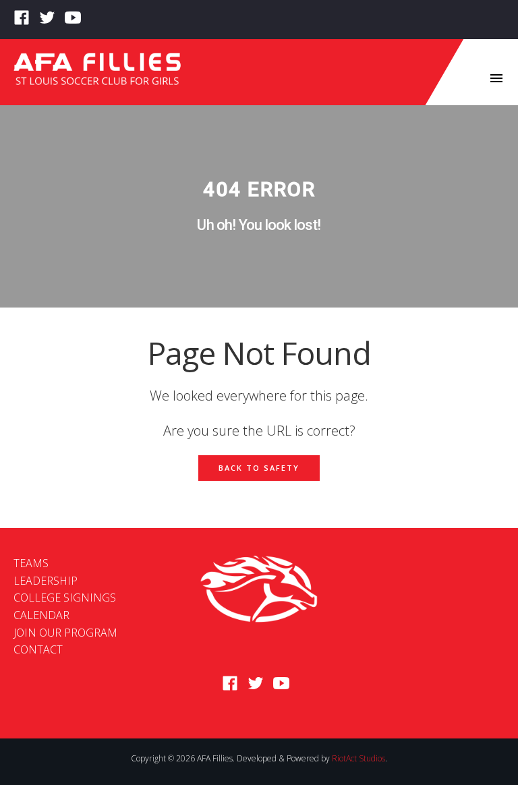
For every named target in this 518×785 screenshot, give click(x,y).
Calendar (41, 615)
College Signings (64, 597)
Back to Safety (259, 468)
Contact (38, 649)
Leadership (45, 580)
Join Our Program (65, 632)
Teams (31, 563)
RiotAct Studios (358, 758)
